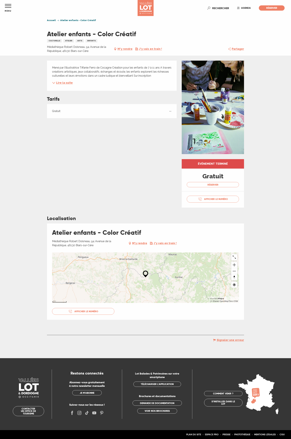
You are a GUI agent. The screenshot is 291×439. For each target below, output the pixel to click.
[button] (220, 8)
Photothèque (242, 434)
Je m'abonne (87, 392)
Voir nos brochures (157, 410)
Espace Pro (212, 434)
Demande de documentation (157, 403)
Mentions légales (265, 434)
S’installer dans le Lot (223, 402)
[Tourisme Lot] (146, 8)
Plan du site (193, 434)
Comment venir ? (223, 393)
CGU (282, 434)
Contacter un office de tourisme (28, 411)
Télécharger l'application (157, 384)
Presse (226, 434)
